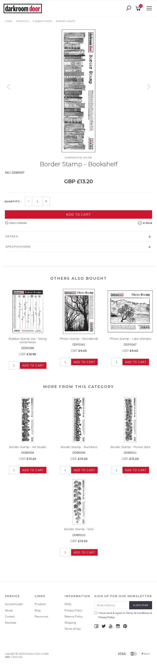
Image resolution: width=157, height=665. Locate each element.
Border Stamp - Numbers (79, 447)
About (8, 610)
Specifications (18, 246)
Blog (37, 610)
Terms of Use (73, 628)
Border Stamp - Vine (79, 529)
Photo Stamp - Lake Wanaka (130, 338)
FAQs (68, 604)
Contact (10, 616)
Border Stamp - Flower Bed (130, 447)
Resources (41, 616)
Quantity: (12, 201)
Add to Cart (78, 214)
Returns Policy (74, 616)
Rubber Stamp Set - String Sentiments (28, 340)
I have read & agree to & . (125, 615)
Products (40, 604)
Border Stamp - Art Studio (27, 447)
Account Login (14, 604)
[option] (78, 90)
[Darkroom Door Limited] (23, 8)
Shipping (70, 622)
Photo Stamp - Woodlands (79, 338)
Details (12, 236)
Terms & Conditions (137, 612)
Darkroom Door (78, 157)
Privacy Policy (73, 610)
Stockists (10, 622)
